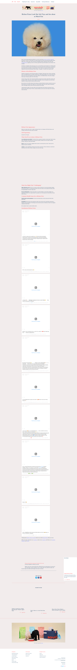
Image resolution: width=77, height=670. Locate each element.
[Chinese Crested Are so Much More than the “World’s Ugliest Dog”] (18, 600)
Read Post (68, 579)
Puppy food (41, 654)
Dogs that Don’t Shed (68, 573)
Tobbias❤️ (30, 437)
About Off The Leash (29, 653)
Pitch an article (28, 654)
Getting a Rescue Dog (15, 662)
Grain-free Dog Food (42, 657)
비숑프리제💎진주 (30, 302)
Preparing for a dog (25, 1)
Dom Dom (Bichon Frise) (31, 271)
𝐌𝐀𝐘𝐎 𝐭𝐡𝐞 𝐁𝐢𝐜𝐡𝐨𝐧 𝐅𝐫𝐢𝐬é (31, 370)
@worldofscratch (63, 662)
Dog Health (38, 1)
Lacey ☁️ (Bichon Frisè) (31, 503)
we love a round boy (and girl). (48, 59)
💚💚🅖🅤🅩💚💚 (30, 473)
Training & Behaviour (46, 1)
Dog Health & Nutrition (15, 653)
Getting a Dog (14, 658)
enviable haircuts (24, 62)
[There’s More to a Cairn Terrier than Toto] (38, 601)
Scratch (42, 10)
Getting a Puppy (14, 661)
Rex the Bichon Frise (31, 402)
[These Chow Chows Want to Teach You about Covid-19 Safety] (58, 600)
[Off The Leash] (16, 1)
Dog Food (33, 1)
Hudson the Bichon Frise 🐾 (31, 241)
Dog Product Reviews (15, 657)
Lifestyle (52, 1)
